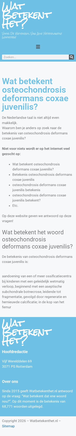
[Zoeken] (71, 57)
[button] (37, 46)
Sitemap (8, 426)
